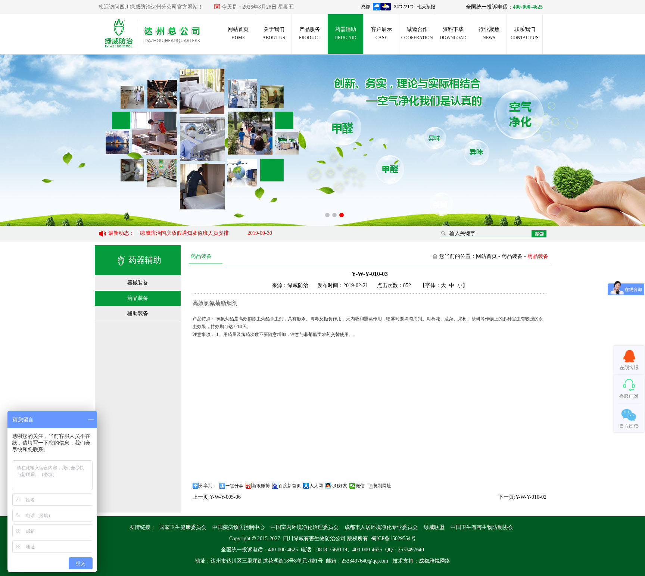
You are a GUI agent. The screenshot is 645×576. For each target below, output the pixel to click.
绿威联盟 (434, 527)
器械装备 (137, 283)
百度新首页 (289, 485)
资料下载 (453, 33)
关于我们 (273, 33)
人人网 (316, 485)
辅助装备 (137, 313)
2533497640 (411, 549)
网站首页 (238, 33)
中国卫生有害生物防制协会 (482, 527)
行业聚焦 (489, 33)
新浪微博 (261, 485)
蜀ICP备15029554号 (393, 538)
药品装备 (137, 298)
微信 (360, 485)
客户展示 (381, 33)
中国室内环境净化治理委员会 (305, 527)
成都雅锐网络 (434, 561)
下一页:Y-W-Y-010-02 (522, 497)
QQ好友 (339, 485)
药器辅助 (345, 33)
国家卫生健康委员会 (182, 527)
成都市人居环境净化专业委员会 (381, 527)
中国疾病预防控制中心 (238, 527)
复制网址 (382, 485)
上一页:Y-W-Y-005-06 (217, 497)
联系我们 (525, 33)
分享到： (208, 485)
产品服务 (309, 33)
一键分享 (234, 485)
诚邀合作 (417, 33)
